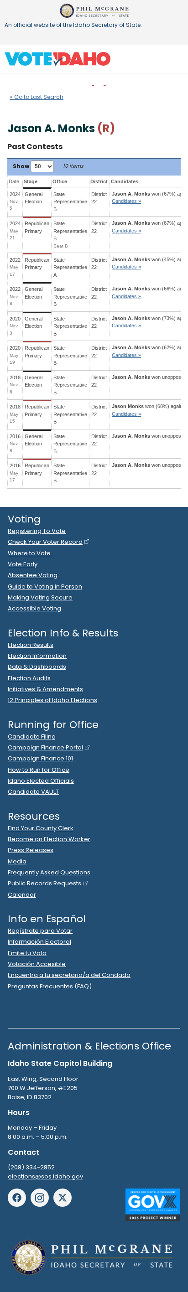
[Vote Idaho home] (57, 58)
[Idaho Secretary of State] (94, 11)
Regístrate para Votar (40, 930)
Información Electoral (39, 941)
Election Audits (29, 678)
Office (59, 181)
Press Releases (30, 850)
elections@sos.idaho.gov (45, 1176)
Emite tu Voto (27, 953)
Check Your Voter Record (45, 541)
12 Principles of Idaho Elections (52, 700)
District (99, 181)
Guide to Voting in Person (45, 586)
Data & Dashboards (37, 666)
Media (17, 861)
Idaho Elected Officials (41, 780)
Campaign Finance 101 (40, 758)
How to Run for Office (38, 769)
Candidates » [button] (126, 201)
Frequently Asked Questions (49, 872)
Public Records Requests (44, 883)
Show (22, 166)
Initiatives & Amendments (45, 689)
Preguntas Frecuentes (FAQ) (50, 986)
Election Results (30, 645)
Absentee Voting (32, 575)
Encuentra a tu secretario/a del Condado (69, 975)
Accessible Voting (34, 608)
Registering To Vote (37, 531)
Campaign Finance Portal (45, 747)
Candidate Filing (32, 736)
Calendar (22, 894)
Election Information (37, 655)
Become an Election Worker (49, 839)
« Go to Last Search (36, 97)
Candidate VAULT (33, 791)
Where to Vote (29, 553)
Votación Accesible (37, 964)
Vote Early (22, 564)
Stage (30, 181)
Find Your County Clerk (40, 828)
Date (14, 181)
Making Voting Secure (40, 597)
